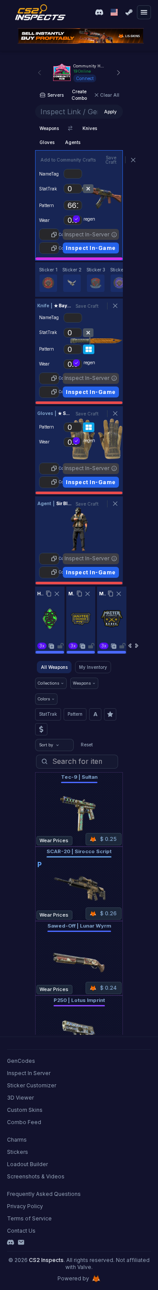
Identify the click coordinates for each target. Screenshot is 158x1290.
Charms (17, 1139)
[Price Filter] (41, 729)
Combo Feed (24, 1122)
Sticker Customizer (31, 1085)
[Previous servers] (39, 72)
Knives (90, 128)
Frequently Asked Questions (44, 1194)
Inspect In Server (28, 1073)
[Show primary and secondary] (70, 128)
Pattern (75, 714)
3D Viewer (20, 1097)
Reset (87, 744)
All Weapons (54, 667)
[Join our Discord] (99, 12)
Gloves (47, 142)
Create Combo (79, 95)
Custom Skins (25, 1110)
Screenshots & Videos (36, 1176)
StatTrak (48, 714)
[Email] (21, 1242)
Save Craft (110, 160)
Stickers (17, 1152)
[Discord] (10, 1242)
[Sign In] (129, 12)
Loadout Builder (27, 1164)
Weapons (49, 128)
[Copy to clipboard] (49, 594)
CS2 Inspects (46, 1260)
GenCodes (21, 1061)
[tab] (48, 279)
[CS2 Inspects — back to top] (40, 12)
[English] (114, 12)
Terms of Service (29, 1218)
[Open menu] (144, 12)
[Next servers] (118, 72)
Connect (84, 78)
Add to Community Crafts (68, 159)
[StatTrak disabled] (88, 188)
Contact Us (21, 1230)
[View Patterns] (88, 349)
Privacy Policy (25, 1206)
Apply (110, 111)
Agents (72, 142)
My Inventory (93, 667)
